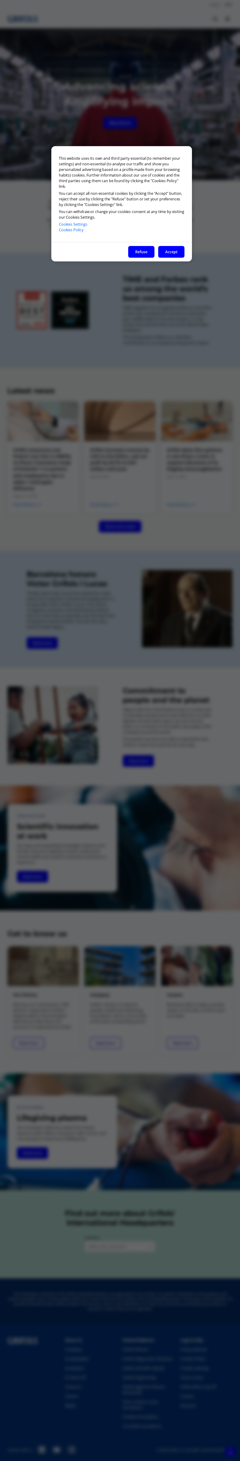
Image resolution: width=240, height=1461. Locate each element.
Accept (171, 251)
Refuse (141, 251)
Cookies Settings (73, 224)
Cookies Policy (71, 229)
